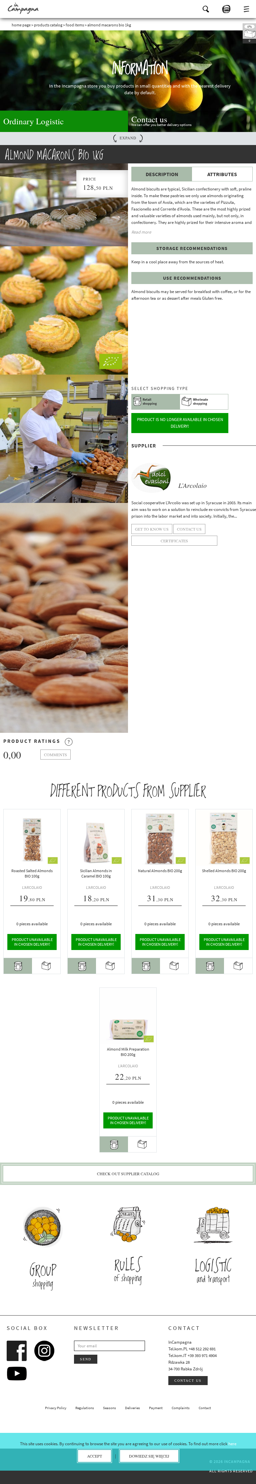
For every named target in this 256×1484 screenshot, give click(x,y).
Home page (21, 24)
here (232, 1444)
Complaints (181, 1407)
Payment (156, 1407)
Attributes (222, 174)
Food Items (75, 24)
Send (85, 1359)
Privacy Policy (55, 1407)
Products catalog (48, 24)
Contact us (188, 1380)
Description (162, 174)
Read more (141, 232)
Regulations (84, 1407)
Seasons (109, 1407)
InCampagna (23, 8)
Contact (205, 1407)
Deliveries (132, 1407)
